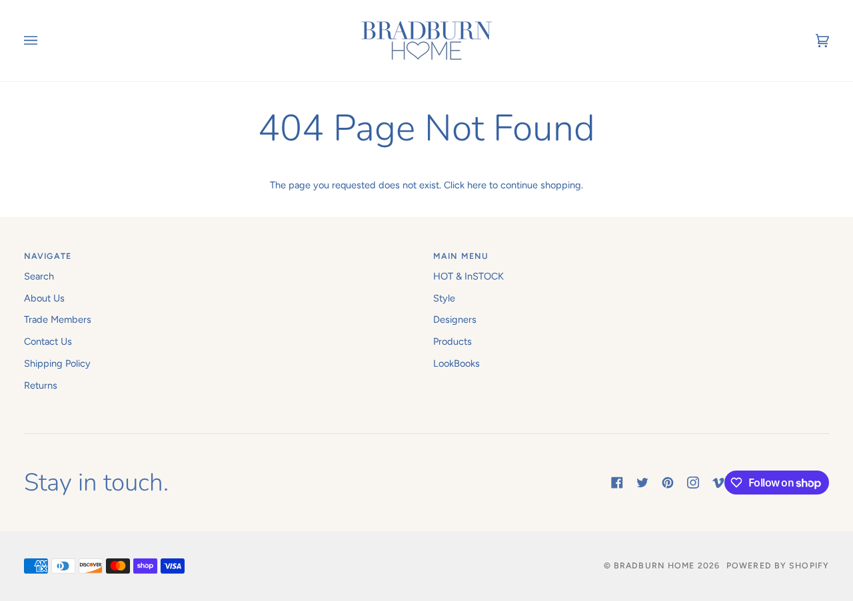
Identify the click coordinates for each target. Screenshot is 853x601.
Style (444, 298)
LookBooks (456, 363)
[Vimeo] (718, 483)
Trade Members (57, 319)
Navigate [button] (47, 256)
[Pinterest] (668, 483)
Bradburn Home (654, 565)
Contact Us (48, 341)
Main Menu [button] (460, 256)
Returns (40, 385)
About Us (44, 298)
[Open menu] (44, 40)
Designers (454, 319)
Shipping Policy (57, 363)
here (476, 185)
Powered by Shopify (777, 565)
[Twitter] (642, 483)
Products (452, 341)
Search (39, 276)
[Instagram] (693, 483)
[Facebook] (617, 483)
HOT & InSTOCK (468, 276)
